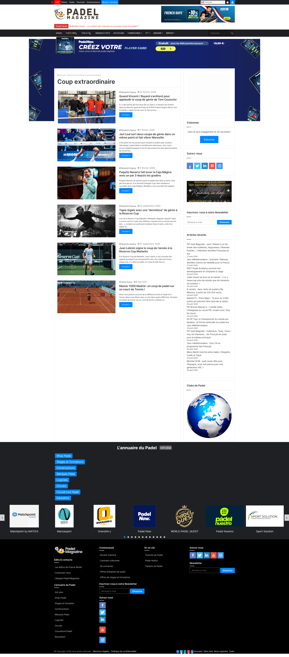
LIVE (57, 2)
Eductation (60, 636)
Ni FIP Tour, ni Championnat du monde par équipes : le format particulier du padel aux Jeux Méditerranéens (208, 322)
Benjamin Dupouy (128, 92)
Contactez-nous (63, 572)
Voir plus (59, 592)
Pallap (224, 531)
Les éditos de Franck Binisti (68, 567)
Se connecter (106, 566)
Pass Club (208, 651)
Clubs (72, 2)
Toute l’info (71, 33)
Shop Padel (60, 597)
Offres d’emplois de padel (112, 571)
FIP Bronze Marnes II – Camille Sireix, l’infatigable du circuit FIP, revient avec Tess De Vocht (208, 310)
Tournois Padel (134, 33)
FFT (147, 33)
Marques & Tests (103, 33)
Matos (64, 2)
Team (231, 651)
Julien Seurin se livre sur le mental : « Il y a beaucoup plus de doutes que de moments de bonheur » (208, 280)
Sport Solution (184, 531)
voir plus (165, 447)
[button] (124, 537)
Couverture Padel (63, 631)
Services (169, 33)
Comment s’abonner (110, 560)
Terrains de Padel (153, 566)
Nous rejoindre (221, 651)
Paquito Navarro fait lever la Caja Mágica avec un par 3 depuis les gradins (145, 174)
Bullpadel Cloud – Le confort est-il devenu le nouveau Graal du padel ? (103, 26)
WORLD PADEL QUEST (104, 531)
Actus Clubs (118, 33)
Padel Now (64, 531)
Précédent (190, 190)
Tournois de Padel (154, 555)
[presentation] (2, 517)
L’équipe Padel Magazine (67, 578)
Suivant (228, 190)
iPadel (265, 531)
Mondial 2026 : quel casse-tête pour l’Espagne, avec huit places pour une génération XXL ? (205, 364)
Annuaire (157, 33)
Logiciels (59, 620)
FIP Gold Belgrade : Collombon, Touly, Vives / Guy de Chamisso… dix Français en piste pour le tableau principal (209, 334)
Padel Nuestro (144, 531)
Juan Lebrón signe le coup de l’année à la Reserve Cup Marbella (145, 249)
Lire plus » (126, 115)
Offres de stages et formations (115, 577)
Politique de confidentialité (123, 651)
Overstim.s (24, 531)
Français (208, 2)
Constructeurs (93, 2)
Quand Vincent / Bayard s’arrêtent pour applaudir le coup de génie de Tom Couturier (148, 98)
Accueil (59, 33)
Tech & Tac (86, 33)
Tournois (80, 2)
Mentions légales (101, 651)
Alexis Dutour (126, 282)
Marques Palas (62, 614)
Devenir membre (110, 2)
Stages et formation (64, 603)
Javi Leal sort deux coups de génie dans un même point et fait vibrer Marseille (147, 136)
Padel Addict (151, 560)
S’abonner (209, 139)
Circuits (58, 625)
